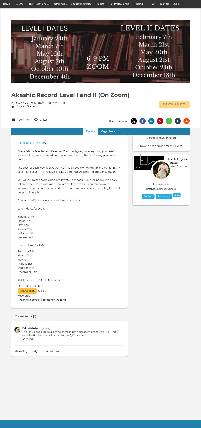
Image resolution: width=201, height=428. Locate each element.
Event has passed (174, 104)
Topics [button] (101, 4)
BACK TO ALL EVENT (31, 143)
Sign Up (164, 4)
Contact (148, 196)
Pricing (139, 4)
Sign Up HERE (27, 290)
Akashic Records (28, 299)
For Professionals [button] (120, 4)
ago (46, 328)
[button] (134, 121)
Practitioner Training (52, 299)
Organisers (108, 131)
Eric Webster (161, 184)
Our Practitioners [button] (39, 4)
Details (92, 131)
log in (26, 351)
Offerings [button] (59, 4)
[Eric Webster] (17, 330)
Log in (176, 4)
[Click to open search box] (153, 4)
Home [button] (7, 4)
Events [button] (20, 4)
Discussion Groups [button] (81, 4)
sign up (38, 351)
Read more (165, 196)
